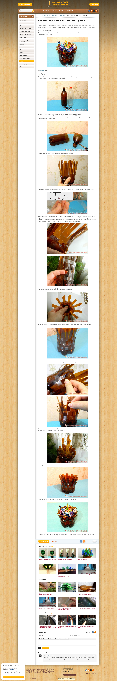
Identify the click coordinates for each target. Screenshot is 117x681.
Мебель (21, 52)
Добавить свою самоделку (68, 668)
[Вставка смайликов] (55, 639)
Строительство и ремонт (25, 28)
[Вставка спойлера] (67, 639)
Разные (21, 61)
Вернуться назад (44, 541)
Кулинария (22, 44)
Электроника (23, 23)
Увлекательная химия (25, 25)
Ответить (46, 660)
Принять (13, 677)
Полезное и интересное (25, 34)
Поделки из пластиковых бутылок (64, 23)
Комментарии (70, 10)
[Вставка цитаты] (63, 639)
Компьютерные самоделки (26, 31)
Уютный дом (23, 49)
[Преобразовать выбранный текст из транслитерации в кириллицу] (65, 639)
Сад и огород (23, 37)
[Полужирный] (40, 639)
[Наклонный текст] (42, 639)
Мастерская (22, 47)
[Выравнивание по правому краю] (53, 639)
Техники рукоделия (24, 64)
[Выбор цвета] (58, 639)
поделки (42, 70)
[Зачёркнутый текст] (46, 639)
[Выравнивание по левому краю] (48, 639)
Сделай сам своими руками (58, 3)
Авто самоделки (23, 20)
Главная (47, 10)
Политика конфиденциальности (70, 674)
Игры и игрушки (23, 55)
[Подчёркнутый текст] (44, 639)
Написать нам (66, 672)
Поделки (55, 23)
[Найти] (33, 11)
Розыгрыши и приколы (25, 58)
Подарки (22, 66)
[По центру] (51, 639)
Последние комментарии (68, 669)
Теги (62, 10)
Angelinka (48, 655)
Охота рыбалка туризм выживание (25, 40)
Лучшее (54, 10)
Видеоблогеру (66, 671)
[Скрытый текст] (61, 639)
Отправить (45, 648)
